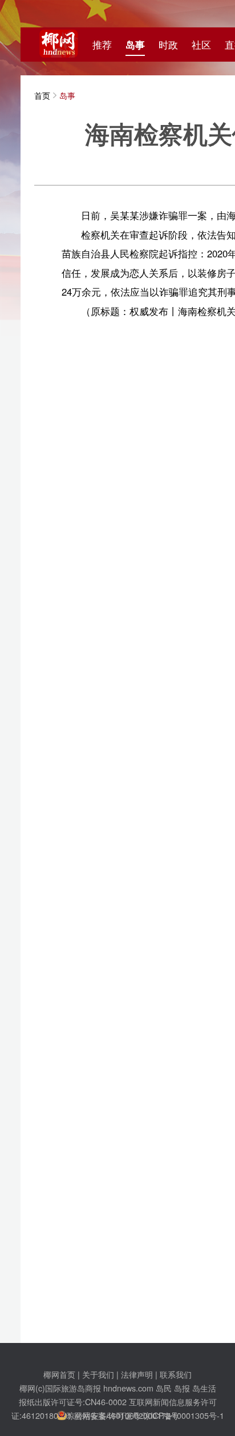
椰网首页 (59, 1374)
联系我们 (176, 1374)
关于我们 (98, 1374)
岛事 (135, 44)
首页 (42, 95)
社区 (201, 44)
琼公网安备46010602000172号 (123, 1415)
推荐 (102, 44)
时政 (168, 44)
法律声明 (137, 1374)
